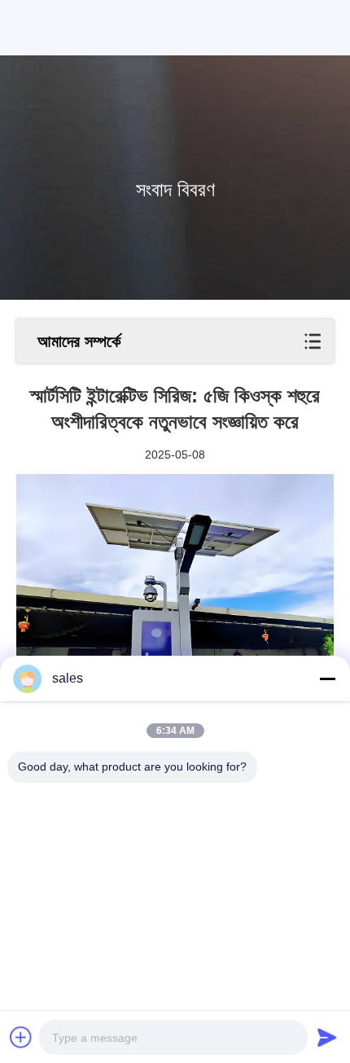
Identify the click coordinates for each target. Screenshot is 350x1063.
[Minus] (327, 678)
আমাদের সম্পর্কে (78, 341)
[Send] (327, 1037)
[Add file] (21, 1037)
